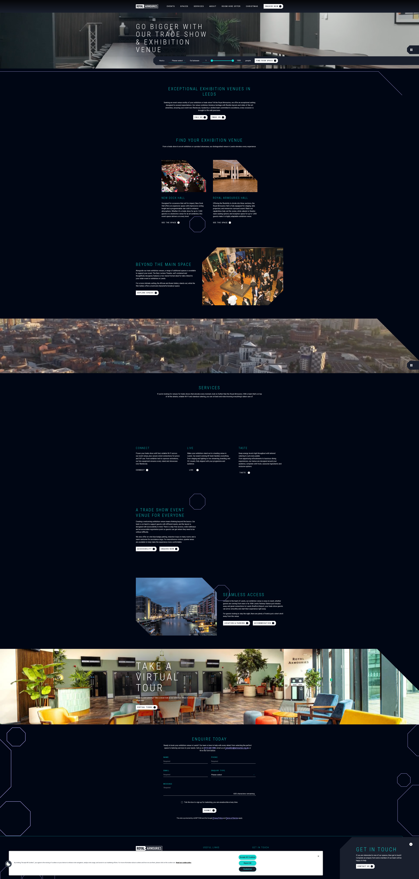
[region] (166, 863)
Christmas (252, 6)
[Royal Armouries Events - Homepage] (147, 6)
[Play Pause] (411, 49)
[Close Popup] (410, 844)
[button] (8, 863)
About (212, 6)
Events (171, 6)
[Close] (318, 856)
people (248, 61)
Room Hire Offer (231, 6)
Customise (247, 869)
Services (199, 6)
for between (194, 61)
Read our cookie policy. (183, 862)
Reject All (247, 863)
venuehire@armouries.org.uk (237, 748)
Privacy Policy (218, 818)
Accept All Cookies (247, 857)
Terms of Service (232, 818)
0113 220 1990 (210, 748)
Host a (161, 61)
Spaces (184, 6)
